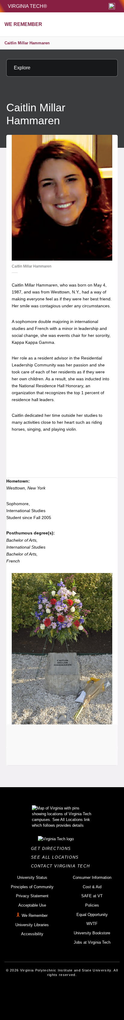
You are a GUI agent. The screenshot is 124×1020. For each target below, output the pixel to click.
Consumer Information (92, 877)
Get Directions (53, 848)
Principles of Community (32, 887)
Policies (92, 905)
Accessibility (32, 934)
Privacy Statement (32, 896)
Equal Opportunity (92, 914)
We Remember (35, 915)
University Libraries (32, 925)
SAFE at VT (92, 896)
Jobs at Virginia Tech (92, 942)
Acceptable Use (32, 905)
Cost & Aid (92, 887)
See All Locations (56, 857)
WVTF (92, 923)
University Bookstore (92, 933)
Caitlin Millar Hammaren (27, 43)
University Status (32, 877)
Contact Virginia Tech (62, 866)
